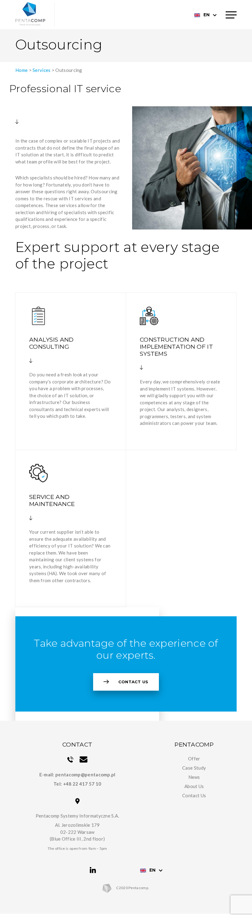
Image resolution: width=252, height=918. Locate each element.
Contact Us (133, 681)
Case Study (194, 768)
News (194, 777)
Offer (194, 758)
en (206, 14)
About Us (194, 786)
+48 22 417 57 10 (82, 784)
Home (21, 70)
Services (41, 70)
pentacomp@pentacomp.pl (85, 774)
